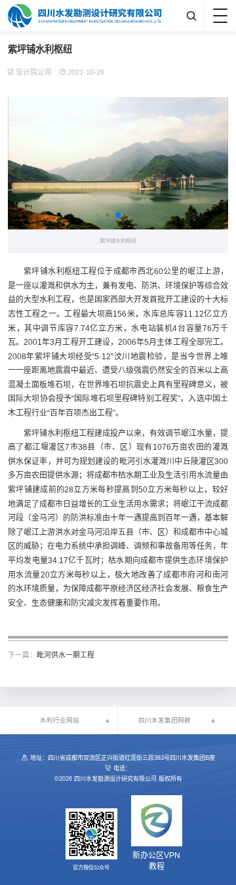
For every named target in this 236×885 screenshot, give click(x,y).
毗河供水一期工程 (65, 655)
